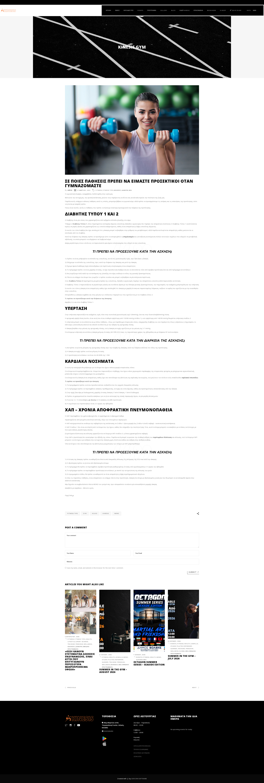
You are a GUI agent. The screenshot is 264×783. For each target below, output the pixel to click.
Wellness (88, 644)
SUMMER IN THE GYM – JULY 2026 (182, 657)
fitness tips (72, 513)
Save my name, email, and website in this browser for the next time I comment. (95, 568)
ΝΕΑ (130, 190)
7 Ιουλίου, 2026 (139, 654)
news (116, 513)
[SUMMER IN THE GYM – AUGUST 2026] (115, 621)
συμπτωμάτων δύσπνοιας (162, 437)
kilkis (94, 513)
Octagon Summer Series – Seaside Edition (149, 663)
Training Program (75, 644)
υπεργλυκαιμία (128, 237)
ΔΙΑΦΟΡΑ (125, 190)
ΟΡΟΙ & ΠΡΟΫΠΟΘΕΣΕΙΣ (142, 746)
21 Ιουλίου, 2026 (105, 654)
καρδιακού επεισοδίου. (190, 378)
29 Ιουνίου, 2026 (174, 641)
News (125, 657)
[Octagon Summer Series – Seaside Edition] (149, 621)
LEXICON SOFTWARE (139, 779)
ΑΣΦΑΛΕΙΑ (137, 756)
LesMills (119, 657)
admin (69, 190)
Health (89, 639)
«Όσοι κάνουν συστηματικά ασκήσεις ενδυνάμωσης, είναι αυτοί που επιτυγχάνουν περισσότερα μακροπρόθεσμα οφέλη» (80, 660)
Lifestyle (72, 641)
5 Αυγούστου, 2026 (72, 636)
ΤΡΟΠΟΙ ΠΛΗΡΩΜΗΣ (141, 749)
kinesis (106, 513)
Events (139, 657)
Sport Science (82, 641)
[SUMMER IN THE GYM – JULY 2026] (183, 614)
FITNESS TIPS (108, 190)
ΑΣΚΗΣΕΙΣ (117, 190)
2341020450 (108, 731)
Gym (85, 513)
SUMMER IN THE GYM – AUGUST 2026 (113, 671)
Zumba (182, 651)
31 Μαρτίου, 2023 (83, 190)
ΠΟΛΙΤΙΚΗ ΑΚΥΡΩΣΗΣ (142, 753)
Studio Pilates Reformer (112, 659)
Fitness (99, 190)
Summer (105, 662)
